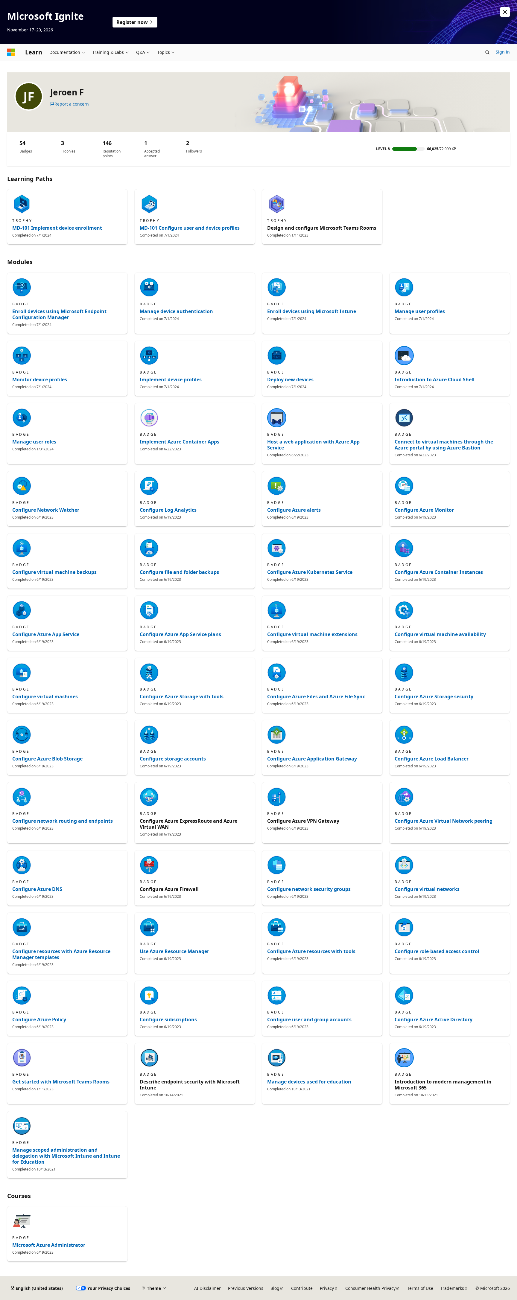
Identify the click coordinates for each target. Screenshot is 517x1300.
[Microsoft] (11, 52)
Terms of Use (420, 1288)
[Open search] (487, 52)
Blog (274, 1288)
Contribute (302, 1288)
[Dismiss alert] (505, 12)
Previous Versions (245, 1288)
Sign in (503, 52)
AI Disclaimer (207, 1288)
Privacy (327, 1288)
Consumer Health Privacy (370, 1288)
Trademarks (452, 1288)
